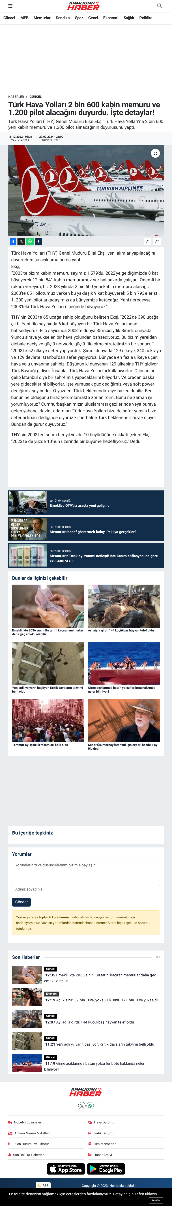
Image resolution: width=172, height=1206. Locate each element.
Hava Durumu (104, 1122)
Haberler (16, 96)
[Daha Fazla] (38, 241)
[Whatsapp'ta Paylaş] (30, 241)
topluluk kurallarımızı (55, 917)
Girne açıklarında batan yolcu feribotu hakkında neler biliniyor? (94, 1066)
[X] (82, 1105)
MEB (24, 17)
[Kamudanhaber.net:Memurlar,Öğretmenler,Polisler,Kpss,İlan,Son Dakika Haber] (84, 6)
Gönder (21, 902)
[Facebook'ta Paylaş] (13, 241)
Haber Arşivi (103, 1155)
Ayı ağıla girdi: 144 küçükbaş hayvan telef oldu (121, 630)
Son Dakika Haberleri (29, 1155)
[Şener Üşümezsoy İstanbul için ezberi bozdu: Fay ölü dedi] (124, 720)
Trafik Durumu (103, 1133)
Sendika (63, 17)
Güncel (9, 17)
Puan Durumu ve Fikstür (31, 1144)
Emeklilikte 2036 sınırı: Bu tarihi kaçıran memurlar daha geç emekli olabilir (100, 978)
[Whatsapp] (90, 1105)
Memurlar (42, 17)
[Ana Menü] (10, 6)
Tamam (156, 1200)
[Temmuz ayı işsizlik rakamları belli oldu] (48, 720)
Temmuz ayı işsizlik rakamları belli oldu (40, 745)
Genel (93, 17)
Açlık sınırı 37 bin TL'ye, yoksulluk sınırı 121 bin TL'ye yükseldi (101, 1000)
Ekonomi (110, 17)
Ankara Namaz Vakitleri (32, 1133)
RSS (45, 1186)
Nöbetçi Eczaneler (27, 1122)
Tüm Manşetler (104, 1144)
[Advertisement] (89, 59)
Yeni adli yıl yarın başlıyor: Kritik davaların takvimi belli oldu (99, 1044)
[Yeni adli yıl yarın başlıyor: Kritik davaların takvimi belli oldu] (48, 663)
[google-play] (106, 1168)
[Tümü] (158, 957)
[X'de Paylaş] (21, 241)
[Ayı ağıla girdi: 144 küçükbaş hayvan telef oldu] (124, 606)
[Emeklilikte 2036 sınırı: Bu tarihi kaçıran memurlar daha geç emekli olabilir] (48, 606)
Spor (79, 17)
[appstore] (66, 1168)
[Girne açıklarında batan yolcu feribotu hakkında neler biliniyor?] (124, 663)
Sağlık (129, 17)
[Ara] (159, 6)
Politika (145, 17)
